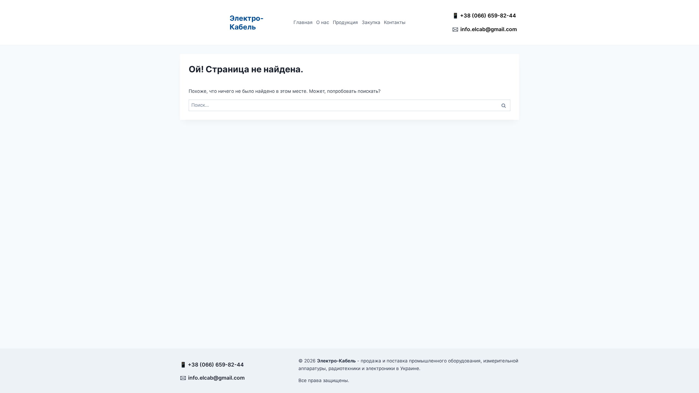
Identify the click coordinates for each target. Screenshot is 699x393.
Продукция (345, 22)
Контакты (394, 22)
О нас (322, 22)
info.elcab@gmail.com (488, 29)
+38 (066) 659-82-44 (489, 15)
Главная (303, 22)
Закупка (371, 22)
